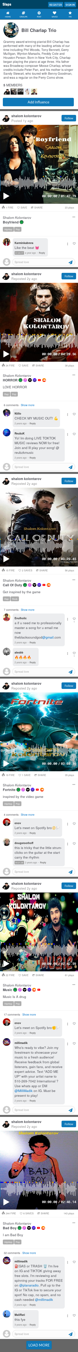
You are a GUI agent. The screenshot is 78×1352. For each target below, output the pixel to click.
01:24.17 (19, 253)
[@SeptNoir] (20, 91)
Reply (42, 252)
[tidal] (30, 380)
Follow (69, 118)
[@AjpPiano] (14, 91)
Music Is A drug (14, 997)
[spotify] (21, 222)
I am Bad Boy (13, 1235)
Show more (27, 405)
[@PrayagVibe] (34, 91)
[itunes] (25, 380)
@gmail (48, 637)
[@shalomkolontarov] (7, 91)
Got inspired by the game (22, 592)
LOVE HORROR (15, 387)
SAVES (27, 570)
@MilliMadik (24, 1090)
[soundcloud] (44, 380)
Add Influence (38, 102)
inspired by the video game (23, 796)
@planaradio (29, 1285)
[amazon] (35, 380)
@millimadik (44, 1299)
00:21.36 (19, 862)
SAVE (24, 207)
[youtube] (39, 380)
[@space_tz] (27, 91)
